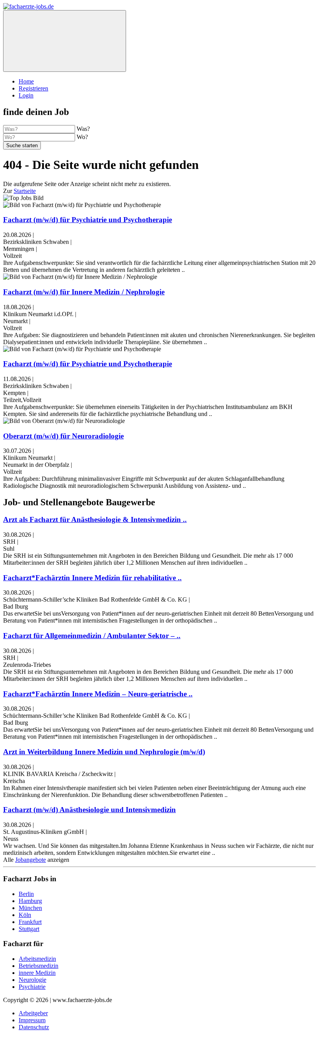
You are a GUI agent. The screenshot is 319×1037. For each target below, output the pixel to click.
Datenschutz (34, 1027)
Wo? (82, 137)
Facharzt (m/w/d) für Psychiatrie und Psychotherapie (87, 220)
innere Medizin (37, 972)
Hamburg (30, 901)
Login (26, 95)
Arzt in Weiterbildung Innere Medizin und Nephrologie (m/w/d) (104, 752)
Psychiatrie (32, 986)
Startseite (25, 191)
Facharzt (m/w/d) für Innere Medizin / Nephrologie (84, 292)
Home (26, 81)
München (30, 908)
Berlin (26, 894)
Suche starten (22, 145)
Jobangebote (30, 859)
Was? (83, 128)
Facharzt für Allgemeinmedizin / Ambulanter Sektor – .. (92, 636)
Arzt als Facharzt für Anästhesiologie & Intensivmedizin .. (95, 519)
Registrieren (33, 88)
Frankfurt (30, 922)
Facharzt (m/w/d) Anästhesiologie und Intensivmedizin (89, 810)
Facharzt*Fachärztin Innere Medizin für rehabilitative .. (92, 578)
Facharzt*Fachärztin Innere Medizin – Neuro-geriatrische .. (98, 694)
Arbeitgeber (33, 1013)
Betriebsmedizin (38, 965)
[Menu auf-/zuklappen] (64, 41)
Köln (25, 915)
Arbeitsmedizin (37, 958)
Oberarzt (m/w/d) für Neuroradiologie (63, 436)
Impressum (32, 1020)
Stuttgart (29, 929)
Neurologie (32, 979)
